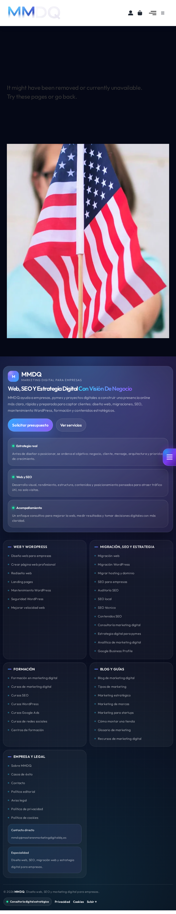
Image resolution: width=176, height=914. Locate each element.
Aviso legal (19, 800)
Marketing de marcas (113, 704)
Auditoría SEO (108, 590)
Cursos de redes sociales (29, 721)
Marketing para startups (116, 713)
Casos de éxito (22, 774)
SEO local (105, 599)
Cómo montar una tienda (116, 721)
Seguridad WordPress (27, 599)
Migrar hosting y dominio (116, 573)
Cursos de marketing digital (31, 687)
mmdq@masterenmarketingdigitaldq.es (38, 837)
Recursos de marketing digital (119, 739)
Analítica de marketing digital (119, 642)
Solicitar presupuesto (30, 425)
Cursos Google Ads (25, 713)
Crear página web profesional (33, 564)
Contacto (18, 783)
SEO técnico (107, 608)
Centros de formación (27, 730)
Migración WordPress (114, 564)
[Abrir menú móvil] (169, 457)
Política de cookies (24, 818)
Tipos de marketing (112, 687)
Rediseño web (21, 573)
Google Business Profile (115, 651)
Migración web (108, 556)
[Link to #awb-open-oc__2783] (152, 13)
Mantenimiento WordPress (31, 590)
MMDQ (19, 891)
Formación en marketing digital (34, 678)
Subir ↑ (92, 901)
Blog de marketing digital (116, 678)
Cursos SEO (19, 695)
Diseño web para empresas (31, 556)
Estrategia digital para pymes (119, 634)
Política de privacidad (27, 809)
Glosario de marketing (114, 730)
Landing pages (22, 582)
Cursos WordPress (24, 704)
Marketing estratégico (114, 695)
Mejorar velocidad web (28, 608)
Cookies (78, 901)
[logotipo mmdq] (34, 6)
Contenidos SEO (110, 616)
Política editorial (23, 792)
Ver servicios (71, 425)
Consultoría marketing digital (119, 625)
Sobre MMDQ (21, 766)
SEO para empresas (112, 582)
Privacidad (62, 901)
